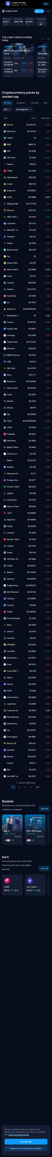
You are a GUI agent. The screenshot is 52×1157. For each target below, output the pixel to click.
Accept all (26, 1141)
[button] (11, 118)
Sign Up (39, 11)
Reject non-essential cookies (26, 1148)
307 (37, 787)
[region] (26, 1140)
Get (46, 4)
